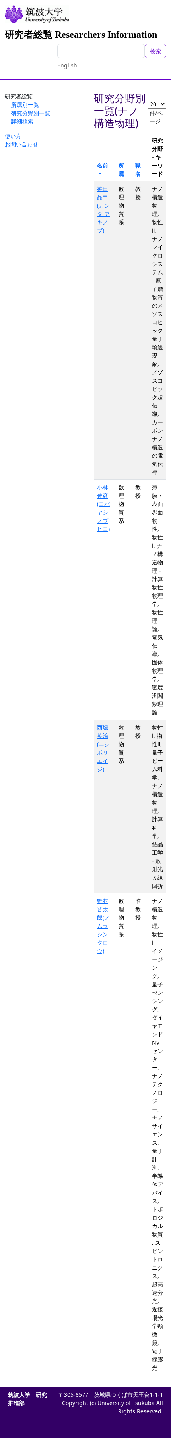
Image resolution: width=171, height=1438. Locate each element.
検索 (155, 51)
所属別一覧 (25, 104)
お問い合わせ (21, 144)
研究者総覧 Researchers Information (81, 34)
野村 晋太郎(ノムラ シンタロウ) (103, 926)
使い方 (13, 136)
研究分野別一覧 (30, 113)
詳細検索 (22, 121)
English (67, 65)
